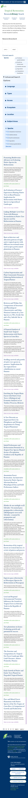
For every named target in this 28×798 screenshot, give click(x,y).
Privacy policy (13, 789)
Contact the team (18, 781)
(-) (16, 59)
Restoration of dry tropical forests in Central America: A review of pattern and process (14, 547)
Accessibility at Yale (14, 788)
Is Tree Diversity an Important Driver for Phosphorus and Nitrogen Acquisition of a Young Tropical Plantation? (13, 422)
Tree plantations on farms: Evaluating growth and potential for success (13, 629)
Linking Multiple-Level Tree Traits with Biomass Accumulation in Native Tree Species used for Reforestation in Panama (14, 216)
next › (17, 729)
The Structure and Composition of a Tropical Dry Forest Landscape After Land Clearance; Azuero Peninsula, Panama (13, 656)
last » (22, 729)
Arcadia (14, 751)
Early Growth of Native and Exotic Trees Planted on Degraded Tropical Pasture (13, 672)
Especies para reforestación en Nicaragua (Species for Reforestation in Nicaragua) (14, 580)
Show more (8, 146)
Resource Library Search (9, 39)
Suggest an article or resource (18, 773)
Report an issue (18, 777)
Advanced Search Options (11, 79)
